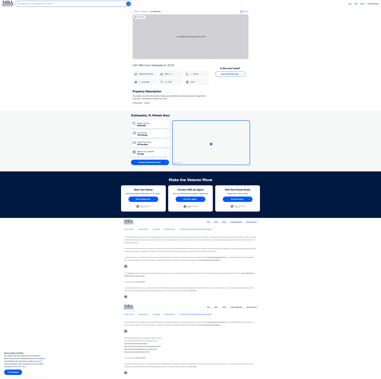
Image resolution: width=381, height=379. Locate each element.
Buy (350, 4)
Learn (362, 4)
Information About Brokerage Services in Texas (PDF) (140, 349)
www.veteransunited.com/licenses (209, 260)
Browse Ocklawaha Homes (150, 162)
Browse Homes (237, 199)
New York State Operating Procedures (135, 343)
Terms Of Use (129, 229)
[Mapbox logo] (177, 163)
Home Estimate (373, 4)
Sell (356, 4)
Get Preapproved (143, 199)
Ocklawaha (144, 11)
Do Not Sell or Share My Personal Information (196, 229)
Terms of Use (192, 291)
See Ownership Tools (229, 74)
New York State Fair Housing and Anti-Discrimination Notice (142, 346)
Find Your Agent (190, 199)
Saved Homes (252, 222)
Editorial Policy (170, 229)
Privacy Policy (143, 229)
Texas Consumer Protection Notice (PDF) (136, 352)
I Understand (13, 372)
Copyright (156, 229)
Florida (136, 11)
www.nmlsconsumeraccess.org (216, 257)
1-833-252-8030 (140, 282)
